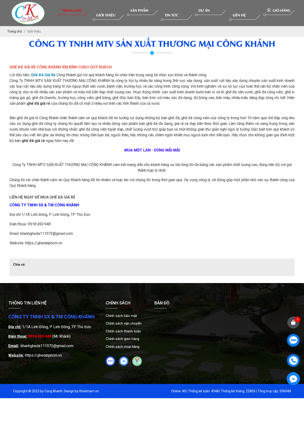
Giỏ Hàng (281, 10)
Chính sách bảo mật (121, 316)
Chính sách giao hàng (122, 339)
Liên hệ (239, 14)
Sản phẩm (139, 10)
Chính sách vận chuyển (124, 323)
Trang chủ (72, 10)
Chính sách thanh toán (123, 331)
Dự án (204, 10)
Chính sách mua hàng (122, 347)
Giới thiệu (105, 14)
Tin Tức (171, 14)
